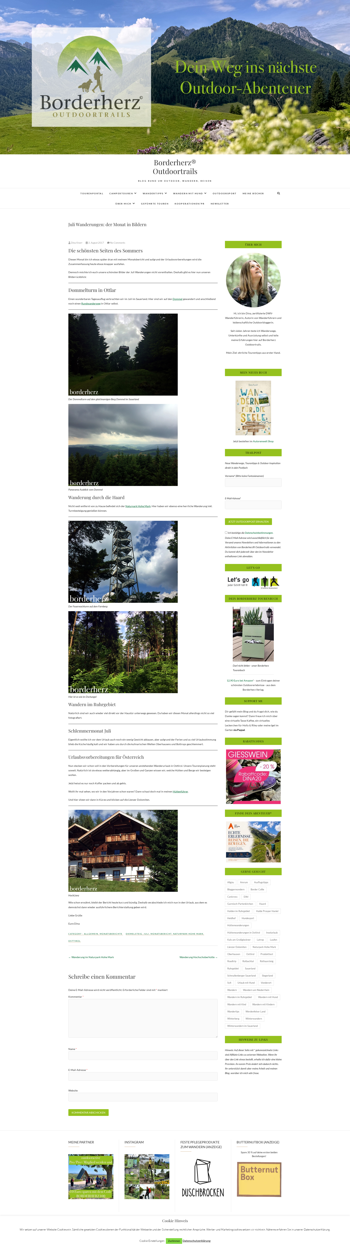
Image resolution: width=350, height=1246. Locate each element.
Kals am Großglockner (239, 939)
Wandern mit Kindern (263, 1004)
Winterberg (233, 1018)
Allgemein (91, 934)
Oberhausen (233, 954)
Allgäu (230, 882)
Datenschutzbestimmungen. (259, 532)
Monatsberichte (111, 934)
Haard (262, 903)
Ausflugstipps (261, 882)
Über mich (123, 203)
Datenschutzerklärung (197, 1240)
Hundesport (248, 918)
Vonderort (266, 982)
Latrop (260, 939)
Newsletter (220, 203)
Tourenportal (91, 193)
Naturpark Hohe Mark (138, 506)
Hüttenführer (180, 791)
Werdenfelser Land (255, 1011)
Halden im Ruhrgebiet (238, 911)
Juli (146, 934)
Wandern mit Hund (188, 193)
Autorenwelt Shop (263, 441)
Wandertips (233, 1011)
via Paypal (239, 729)
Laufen (273, 939)
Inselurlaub (272, 932)
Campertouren (121, 193)
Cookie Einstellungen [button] (151, 1241)
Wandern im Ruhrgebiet (239, 997)
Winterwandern (254, 1018)
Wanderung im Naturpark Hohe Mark (91, 957)
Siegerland (267, 975)
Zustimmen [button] (174, 1240)
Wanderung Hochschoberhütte (199, 957)
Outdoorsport (225, 193)
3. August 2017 (96, 242)
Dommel (177, 298)
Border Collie (257, 889)
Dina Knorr (76, 242)
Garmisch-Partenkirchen (240, 903)
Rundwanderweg (90, 303)
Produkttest (266, 954)
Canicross (232, 896)
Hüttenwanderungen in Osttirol (243, 932)
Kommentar (76, 996)
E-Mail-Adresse (78, 1069)
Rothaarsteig (266, 961)
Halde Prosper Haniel (267, 911)
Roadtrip (231, 961)
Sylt (229, 982)
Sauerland (250, 968)
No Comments (117, 242)
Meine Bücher (253, 193)
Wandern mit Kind (236, 1004)
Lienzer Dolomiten (236, 947)
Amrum (244, 882)
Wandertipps (153, 193)
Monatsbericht (161, 934)
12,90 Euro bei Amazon (240, 680)
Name (72, 1048)
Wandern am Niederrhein (256, 990)
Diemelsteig (134, 934)
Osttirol (74, 941)
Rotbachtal (248, 961)
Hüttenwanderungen (238, 925)
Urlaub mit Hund (246, 982)
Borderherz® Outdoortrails (175, 166)
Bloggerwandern (235, 889)
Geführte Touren (155, 203)
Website (73, 1090)
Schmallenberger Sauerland (241, 975)
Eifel (246, 896)
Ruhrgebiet (233, 968)
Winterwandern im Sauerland (242, 1025)
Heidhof (231, 918)
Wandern (232, 990)
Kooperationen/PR (190, 203)
